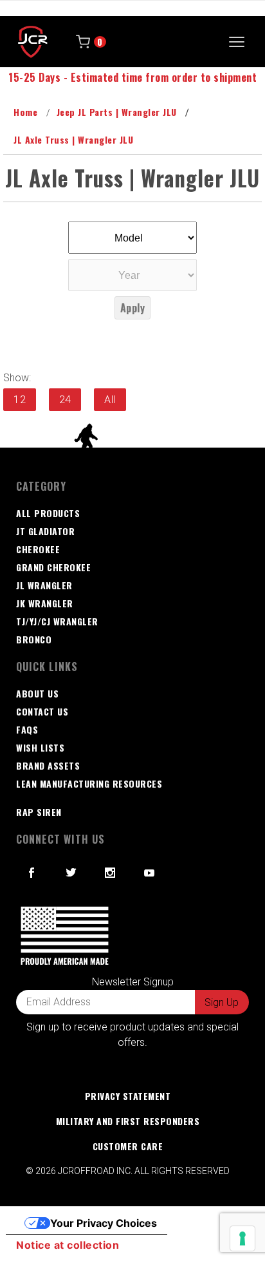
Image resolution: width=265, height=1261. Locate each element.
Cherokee (38, 549)
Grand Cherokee (53, 567)
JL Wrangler (44, 585)
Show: (17, 378)
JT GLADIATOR (45, 531)
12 (20, 399)
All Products (48, 513)
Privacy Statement (128, 1096)
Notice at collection (67, 1244)
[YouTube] (150, 872)
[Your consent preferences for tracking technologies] (242, 1238)
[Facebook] (32, 872)
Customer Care (128, 1146)
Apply (132, 308)
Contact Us (42, 711)
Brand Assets (48, 765)
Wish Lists (40, 747)
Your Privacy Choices (103, 1223)
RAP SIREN (39, 812)
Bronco (33, 639)
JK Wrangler (44, 603)
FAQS (27, 729)
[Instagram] (110, 872)
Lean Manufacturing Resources (89, 783)
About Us (37, 693)
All (110, 399)
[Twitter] (71, 872)
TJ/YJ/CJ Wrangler (57, 621)
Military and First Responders (128, 1121)
